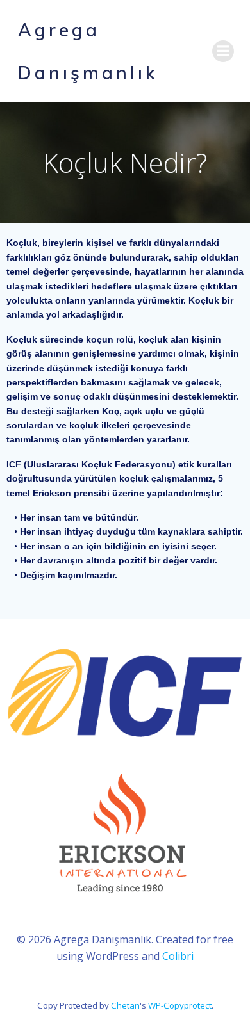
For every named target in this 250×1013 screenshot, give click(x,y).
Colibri (178, 956)
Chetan (125, 1005)
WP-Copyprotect (180, 1005)
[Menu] (223, 51)
